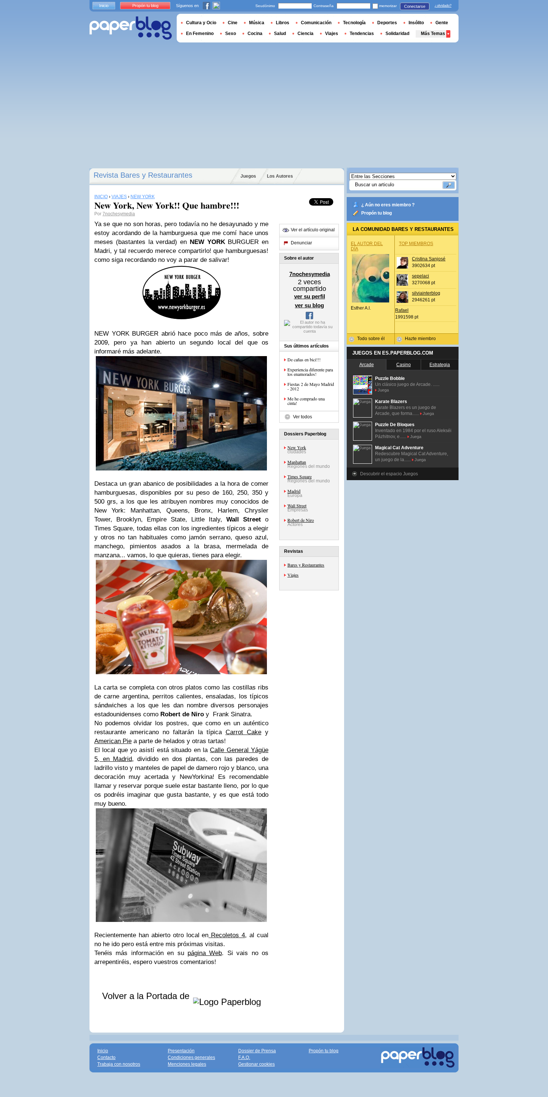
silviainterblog (426, 293)
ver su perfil (309, 296)
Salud (280, 33)
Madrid (293, 491)
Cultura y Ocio (201, 22)
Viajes (293, 575)
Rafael (402, 310)
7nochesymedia (119, 213)
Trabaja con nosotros (118, 1064)
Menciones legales (187, 1064)
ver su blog (309, 305)
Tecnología (354, 22)
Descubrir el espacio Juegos (389, 473)
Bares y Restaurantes (305, 565)
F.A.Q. (244, 1057)
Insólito (416, 22)
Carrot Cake (243, 732)
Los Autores (280, 176)
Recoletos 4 (226, 935)
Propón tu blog (376, 213)
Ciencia (305, 33)
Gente (441, 22)
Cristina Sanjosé (428, 258)
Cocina (255, 33)
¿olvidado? (443, 5)
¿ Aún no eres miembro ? (388, 204)
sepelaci (420, 276)
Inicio (103, 5)
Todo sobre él (371, 338)
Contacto (106, 1057)
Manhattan (296, 462)
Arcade (366, 364)
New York (296, 447)
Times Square (299, 476)
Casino (403, 364)
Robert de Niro (300, 520)
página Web (205, 953)
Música (256, 22)
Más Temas (433, 33)
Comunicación (316, 22)
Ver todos (302, 416)
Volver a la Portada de (147, 996)
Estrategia (439, 364)
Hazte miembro (420, 338)
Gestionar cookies (256, 1064)
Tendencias (362, 33)
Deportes (387, 22)
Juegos (248, 176)
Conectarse (414, 6)
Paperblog (130, 28)
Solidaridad (397, 33)
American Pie (113, 741)
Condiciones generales (191, 1057)
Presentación (181, 1050)
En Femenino (200, 33)
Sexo (230, 33)
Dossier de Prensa (257, 1050)
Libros (282, 22)
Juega (383, 390)
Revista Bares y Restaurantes (143, 175)
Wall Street (296, 505)
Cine (232, 22)
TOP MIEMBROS (416, 243)
